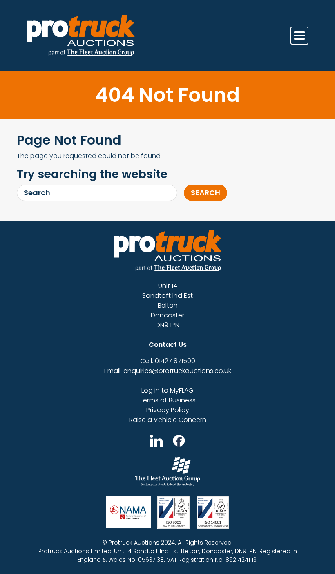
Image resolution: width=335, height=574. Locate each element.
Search (205, 193)
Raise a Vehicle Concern (167, 419)
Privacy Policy (167, 410)
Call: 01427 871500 (167, 361)
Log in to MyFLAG (167, 390)
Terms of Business (167, 400)
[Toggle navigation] (299, 36)
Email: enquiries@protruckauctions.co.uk (167, 370)
